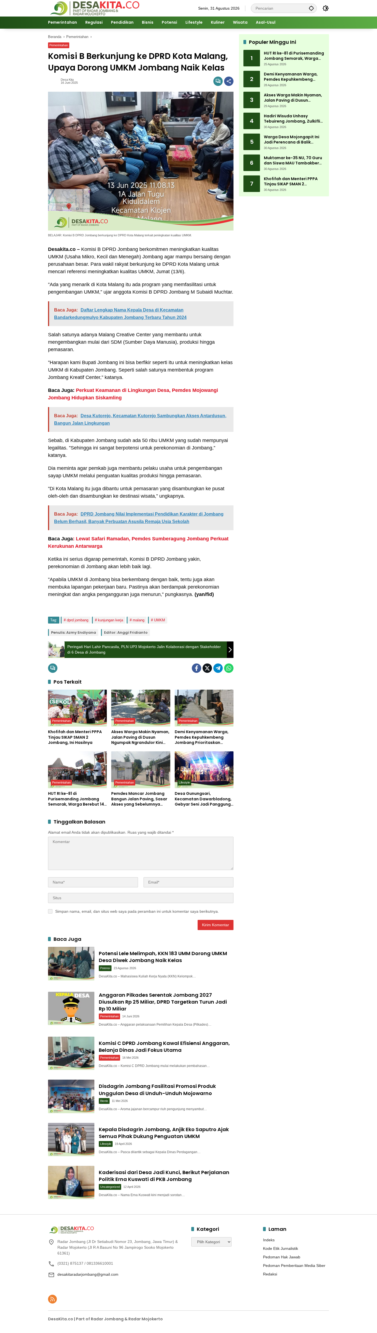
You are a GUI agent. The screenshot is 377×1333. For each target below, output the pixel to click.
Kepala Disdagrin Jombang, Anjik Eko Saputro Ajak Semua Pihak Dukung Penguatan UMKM (164, 1133)
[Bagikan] (228, 81)
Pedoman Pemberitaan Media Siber (294, 1265)
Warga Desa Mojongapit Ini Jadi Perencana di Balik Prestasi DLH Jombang (291, 139)
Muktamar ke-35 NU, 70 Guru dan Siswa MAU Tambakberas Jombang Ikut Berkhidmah (294, 160)
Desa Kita (67, 79)
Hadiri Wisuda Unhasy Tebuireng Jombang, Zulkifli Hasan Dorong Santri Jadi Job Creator (294, 118)
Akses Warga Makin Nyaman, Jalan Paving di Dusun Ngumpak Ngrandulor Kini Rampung (140, 737)
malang (138, 620)
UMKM (159, 620)
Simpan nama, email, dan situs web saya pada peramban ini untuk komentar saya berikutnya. (137, 911)
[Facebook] (196, 668)
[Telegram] (218, 668)
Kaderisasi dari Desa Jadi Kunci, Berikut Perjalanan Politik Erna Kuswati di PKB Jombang (164, 1176)
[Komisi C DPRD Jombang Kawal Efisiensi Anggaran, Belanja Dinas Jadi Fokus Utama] (71, 1053)
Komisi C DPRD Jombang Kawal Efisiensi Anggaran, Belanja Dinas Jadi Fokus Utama (164, 1046)
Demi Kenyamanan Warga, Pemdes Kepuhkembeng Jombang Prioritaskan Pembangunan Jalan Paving (203, 737)
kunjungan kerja (110, 620)
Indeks (269, 1240)
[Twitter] (207, 668)
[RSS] (52, 1299)
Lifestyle (184, 782)
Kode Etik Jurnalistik (280, 1248)
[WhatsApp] (228, 668)
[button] (311, 8)
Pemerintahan (58, 45)
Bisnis (104, 1100)
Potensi (105, 968)
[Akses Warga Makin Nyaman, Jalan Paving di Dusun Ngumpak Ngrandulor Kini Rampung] (140, 708)
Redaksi (270, 1274)
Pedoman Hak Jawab (281, 1257)
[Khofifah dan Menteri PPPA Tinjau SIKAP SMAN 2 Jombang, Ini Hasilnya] (77, 708)
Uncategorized (110, 1186)
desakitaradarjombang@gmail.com (87, 1274)
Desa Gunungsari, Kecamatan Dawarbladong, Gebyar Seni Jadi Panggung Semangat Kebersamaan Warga (203, 799)
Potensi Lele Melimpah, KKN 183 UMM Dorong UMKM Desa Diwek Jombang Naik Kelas (163, 957)
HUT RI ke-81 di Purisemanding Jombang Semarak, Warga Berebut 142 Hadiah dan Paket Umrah (77, 799)
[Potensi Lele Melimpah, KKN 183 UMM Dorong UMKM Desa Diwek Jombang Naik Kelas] (71, 963)
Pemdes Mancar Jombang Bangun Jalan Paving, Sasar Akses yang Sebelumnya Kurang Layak (139, 799)
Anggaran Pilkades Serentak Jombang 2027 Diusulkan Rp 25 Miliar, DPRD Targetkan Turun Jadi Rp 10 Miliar (163, 1001)
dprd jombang (77, 620)
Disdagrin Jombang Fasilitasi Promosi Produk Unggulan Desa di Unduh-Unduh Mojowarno (157, 1089)
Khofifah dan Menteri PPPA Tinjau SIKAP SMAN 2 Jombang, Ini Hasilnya (75, 737)
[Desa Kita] (94, 8)
